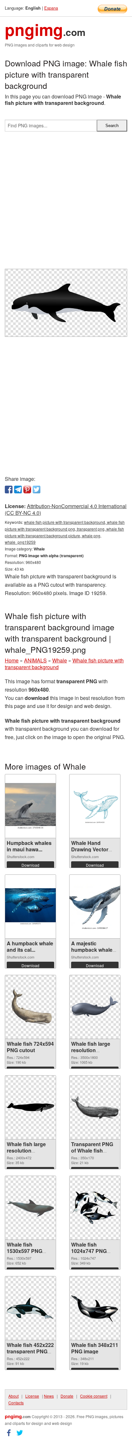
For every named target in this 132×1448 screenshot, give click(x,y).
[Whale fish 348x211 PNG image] (95, 1308)
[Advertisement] (66, 203)
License (32, 1396)
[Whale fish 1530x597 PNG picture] (30, 1207)
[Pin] (27, 489)
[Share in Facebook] (8, 489)
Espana (51, 8)
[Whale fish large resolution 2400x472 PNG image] (30, 1107)
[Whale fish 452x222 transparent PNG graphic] (30, 1308)
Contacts (16, 1402)
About (13, 1396)
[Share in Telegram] (18, 489)
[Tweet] (36, 489)
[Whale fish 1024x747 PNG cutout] (95, 1208)
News (49, 1396)
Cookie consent (93, 1396)
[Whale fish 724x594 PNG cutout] (30, 1007)
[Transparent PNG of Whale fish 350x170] (95, 1107)
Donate (67, 1396)
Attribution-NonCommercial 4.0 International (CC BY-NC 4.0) (66, 509)
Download (30, 865)
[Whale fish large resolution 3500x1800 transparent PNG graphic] (95, 1007)
